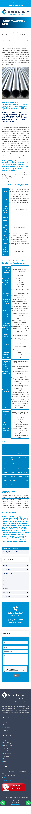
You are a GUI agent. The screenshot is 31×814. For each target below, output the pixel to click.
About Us (5, 725)
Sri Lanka (5, 468)
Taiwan (12, 472)
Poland (27, 468)
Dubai (26, 446)
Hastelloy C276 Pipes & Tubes (11, 552)
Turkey (20, 457)
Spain (5, 476)
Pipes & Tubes (6, 592)
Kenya (12, 463)
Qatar (5, 450)
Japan (26, 480)
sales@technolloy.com (9, 778)
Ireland (20, 472)
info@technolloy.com (15, 622)
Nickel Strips (6, 580)
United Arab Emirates (20, 451)
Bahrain (13, 446)
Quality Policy (7, 727)
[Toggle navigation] (28, 12)
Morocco (27, 476)
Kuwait (20, 446)
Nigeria (20, 476)
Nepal (26, 457)
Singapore (5, 463)
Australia (5, 472)
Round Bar (5, 588)
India (5, 446)
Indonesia (26, 472)
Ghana (20, 463)
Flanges (5, 565)
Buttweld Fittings (7, 573)
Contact (5, 730)
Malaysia (13, 476)
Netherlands (13, 480)
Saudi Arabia (13, 450)
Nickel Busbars (7, 584)
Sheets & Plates (7, 596)
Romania (27, 484)
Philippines (27, 450)
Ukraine (20, 484)
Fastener (5, 577)
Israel (5, 480)
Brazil (5, 457)
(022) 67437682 (7, 780)
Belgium (13, 468)
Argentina (12, 484)
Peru (20, 480)
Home (5, 722)
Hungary (20, 468)
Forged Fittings (7, 569)
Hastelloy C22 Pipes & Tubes (11, 548)
